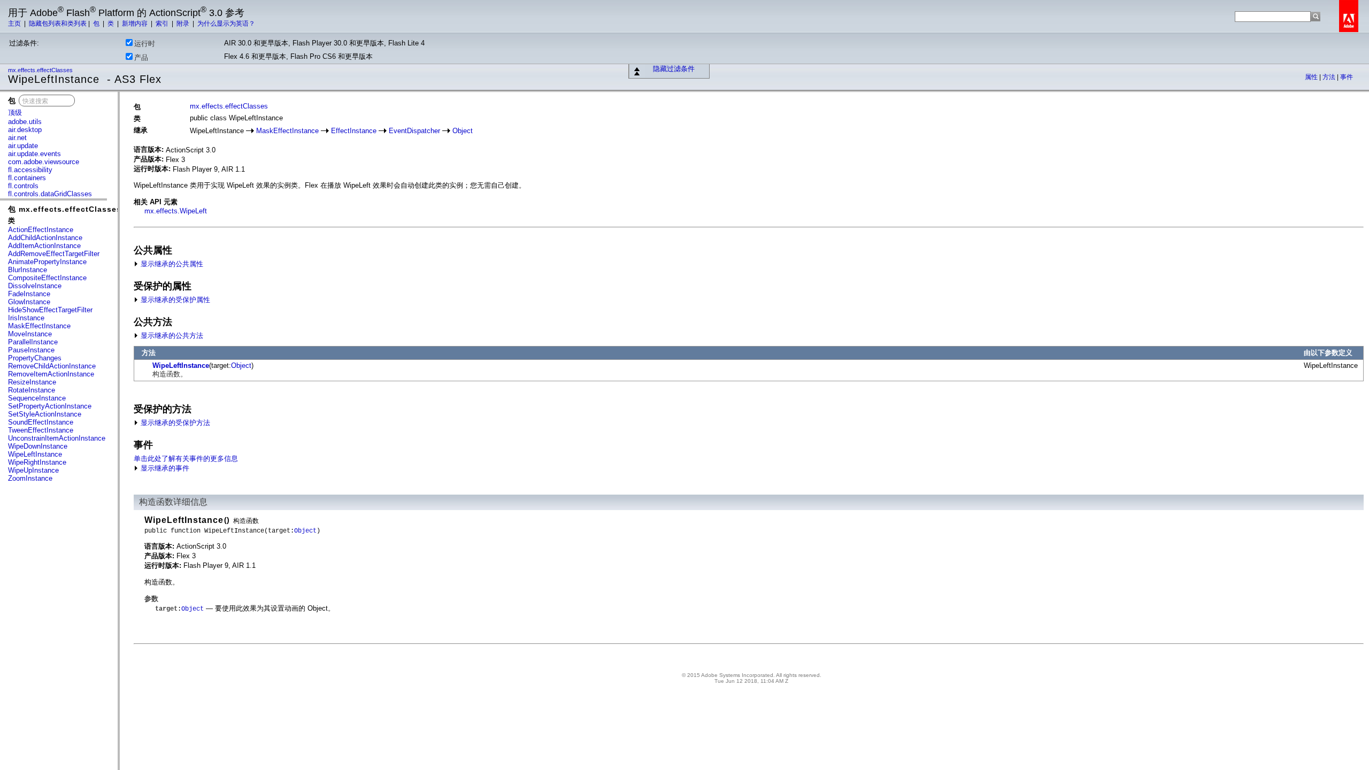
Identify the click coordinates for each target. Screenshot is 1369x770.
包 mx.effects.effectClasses (64, 209)
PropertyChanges (34, 358)
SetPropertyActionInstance (49, 406)
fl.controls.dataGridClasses (50, 194)
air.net (17, 138)
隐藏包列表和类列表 (58, 23)
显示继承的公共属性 (171, 264)
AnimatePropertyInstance (47, 262)
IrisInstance (26, 318)
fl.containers (27, 178)
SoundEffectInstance (40, 422)
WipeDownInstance (37, 446)
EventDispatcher (414, 131)
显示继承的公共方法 (171, 336)
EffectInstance (353, 131)
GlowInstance (29, 302)
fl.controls (23, 186)
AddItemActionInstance (44, 246)
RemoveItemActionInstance (51, 374)
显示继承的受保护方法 (174, 423)
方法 (1329, 77)
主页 (15, 23)
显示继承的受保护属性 (174, 300)
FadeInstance (29, 294)
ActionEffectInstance (40, 230)
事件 (1346, 77)
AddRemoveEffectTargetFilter (53, 254)
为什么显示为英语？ (226, 23)
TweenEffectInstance (40, 430)
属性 (1312, 77)
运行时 (144, 44)
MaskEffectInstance (39, 326)
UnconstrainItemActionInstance (56, 438)
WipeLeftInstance (35, 454)
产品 (141, 57)
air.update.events (34, 154)
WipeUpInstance (33, 470)
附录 (183, 23)
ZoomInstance (30, 478)
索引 (163, 23)
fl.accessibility (30, 170)
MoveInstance (30, 334)
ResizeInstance (32, 382)
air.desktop (25, 130)
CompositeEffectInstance (47, 278)
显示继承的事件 (164, 468)
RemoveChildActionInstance (52, 366)
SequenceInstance (37, 398)
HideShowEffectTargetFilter (50, 310)
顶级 (15, 113)
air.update (23, 146)
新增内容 (135, 23)
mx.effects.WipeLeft (175, 211)
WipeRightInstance (37, 462)
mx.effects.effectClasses (41, 70)
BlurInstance (27, 270)
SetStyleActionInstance (44, 414)
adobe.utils (25, 122)
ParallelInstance (33, 342)
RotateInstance (31, 390)
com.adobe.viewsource (43, 162)
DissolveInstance (34, 286)
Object (462, 131)
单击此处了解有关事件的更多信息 (186, 459)
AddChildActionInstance (45, 238)
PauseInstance (31, 350)
